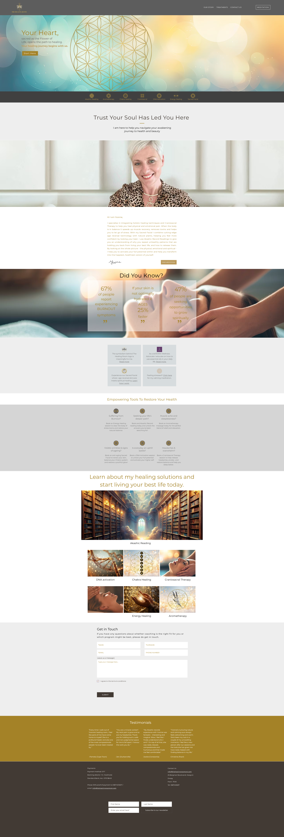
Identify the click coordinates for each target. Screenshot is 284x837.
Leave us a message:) (106, 658)
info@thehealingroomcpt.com (104, 788)
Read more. (161, 362)
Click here (167, 375)
